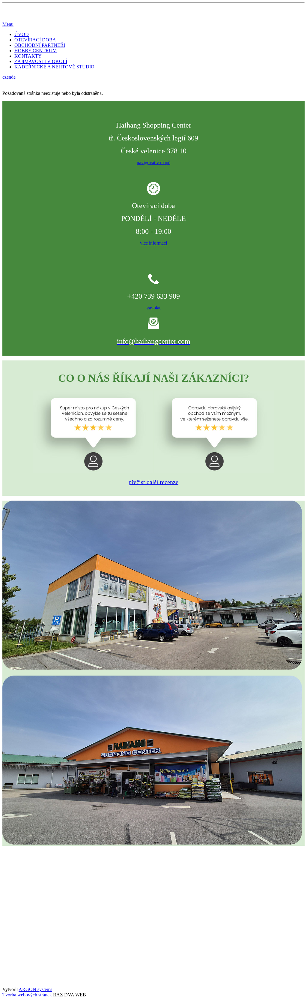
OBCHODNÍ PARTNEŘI (39, 45)
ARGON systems (35, 989)
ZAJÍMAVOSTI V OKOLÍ (40, 61)
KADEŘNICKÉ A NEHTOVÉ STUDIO (54, 66)
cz (4, 77)
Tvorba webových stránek (27, 994)
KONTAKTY (28, 56)
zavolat (153, 307)
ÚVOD (21, 34)
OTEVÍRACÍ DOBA (35, 39)
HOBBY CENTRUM (35, 50)
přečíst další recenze (153, 482)
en (9, 77)
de (13, 77)
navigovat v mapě (153, 162)
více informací (153, 242)
